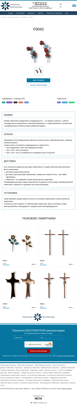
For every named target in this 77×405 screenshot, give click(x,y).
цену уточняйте (38, 80)
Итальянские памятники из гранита (59, 375)
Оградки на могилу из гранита (31, 373)
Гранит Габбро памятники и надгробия (56, 373)
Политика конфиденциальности (66, 355)
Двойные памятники (68, 367)
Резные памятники (22, 370)
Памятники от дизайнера (54, 13)
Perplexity (9, 102)
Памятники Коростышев (60, 380)
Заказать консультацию (38, 85)
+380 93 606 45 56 (40, 4)
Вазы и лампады (14, 373)
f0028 (42, 261)
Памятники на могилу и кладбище (12, 380)
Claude (20, 102)
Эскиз (2, 385)
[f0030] (57, 285)
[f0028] (57, 242)
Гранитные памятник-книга (29, 383)
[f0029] (20, 285)
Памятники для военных (43, 365)
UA (61, 4)
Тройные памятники (7, 370)
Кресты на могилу (59, 365)
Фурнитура (18, 367)
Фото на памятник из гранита (10, 378)
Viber (59, 102)
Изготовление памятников (36, 375)
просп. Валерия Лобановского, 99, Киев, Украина (51, 388)
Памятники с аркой (36, 370)
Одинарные (31, 13)
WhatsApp (72, 102)
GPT (3, 102)
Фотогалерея (20, 13)
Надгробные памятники (58, 378)
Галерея (10, 13)
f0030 (42, 304)
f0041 (5, 261)
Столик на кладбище (65, 370)
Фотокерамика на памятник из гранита (35, 378)
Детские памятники (7, 367)
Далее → (34, 264)
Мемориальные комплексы (50, 367)
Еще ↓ (67, 13)
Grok (15, 102)
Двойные (40, 13)
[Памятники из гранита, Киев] (38, 317)
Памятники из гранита (8, 365)
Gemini (26, 102)
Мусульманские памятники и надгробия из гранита (57, 383)
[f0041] (20, 242)
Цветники (3, 373)
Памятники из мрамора (25, 365)
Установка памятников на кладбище (37, 380)
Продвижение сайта (38, 396)
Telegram (65, 102)
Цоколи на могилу (50, 370)
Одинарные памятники (32, 367)
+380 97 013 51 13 (40, 3)
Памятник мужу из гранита (9, 383)
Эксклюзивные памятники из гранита (13, 375)
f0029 (5, 304)
